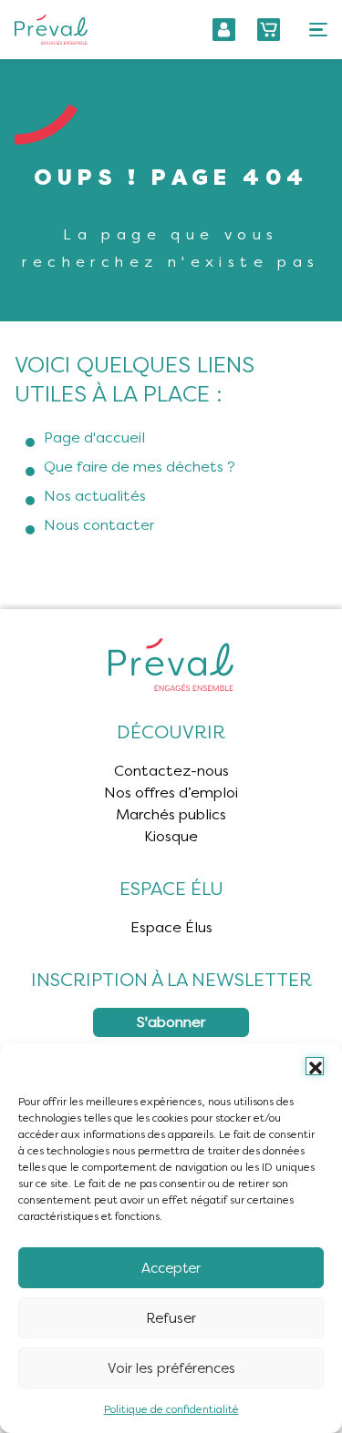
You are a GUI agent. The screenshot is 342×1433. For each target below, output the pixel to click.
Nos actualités (95, 495)
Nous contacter (99, 525)
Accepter (171, 1268)
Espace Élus (171, 927)
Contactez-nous (171, 770)
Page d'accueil (94, 437)
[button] (315, 1066)
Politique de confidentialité (171, 1409)
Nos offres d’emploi (171, 792)
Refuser (171, 1318)
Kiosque (171, 836)
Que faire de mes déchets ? (139, 466)
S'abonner (171, 1022)
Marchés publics (171, 814)
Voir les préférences (171, 1368)
